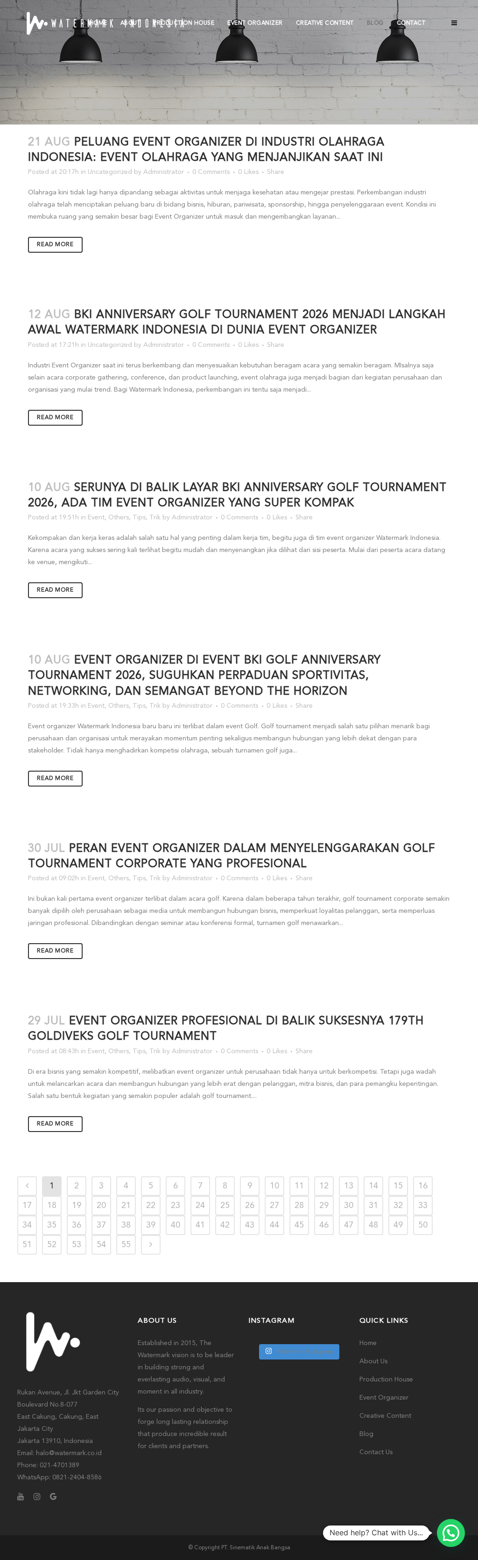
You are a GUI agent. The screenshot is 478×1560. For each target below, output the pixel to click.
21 (126, 1205)
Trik (155, 517)
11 (299, 1186)
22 (150, 1205)
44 (274, 1225)
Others (118, 517)
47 (348, 1225)
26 (249, 1205)
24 (200, 1205)
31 (373, 1205)
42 (225, 1225)
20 (101, 1205)
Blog (366, 1434)
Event (96, 517)
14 (373, 1186)
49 (398, 1225)
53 (76, 1245)
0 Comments (211, 172)
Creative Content (385, 1416)
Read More (55, 245)
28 (299, 1205)
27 (274, 1205)
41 (200, 1225)
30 (348, 1205)
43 (249, 1225)
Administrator (163, 172)
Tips (139, 517)
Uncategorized (110, 172)
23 (175, 1205)
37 (101, 1225)
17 (27, 1205)
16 (423, 1186)
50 (423, 1225)
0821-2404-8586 (77, 1477)
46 (324, 1225)
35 (51, 1225)
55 (126, 1245)
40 (175, 1225)
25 (225, 1205)
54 (101, 1245)
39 (150, 1225)
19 (76, 1205)
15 (398, 1186)
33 (423, 1205)
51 (27, 1245)
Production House (386, 1379)
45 (299, 1225)
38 (126, 1225)
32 (398, 1205)
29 (324, 1205)
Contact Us (376, 1452)
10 (274, 1186)
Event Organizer (383, 1397)
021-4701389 (59, 1465)
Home (368, 1343)
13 (348, 1186)
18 (51, 1205)
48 (373, 1225)
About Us (373, 1361)
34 (27, 1225)
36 (76, 1225)
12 (324, 1186)
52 (51, 1245)
